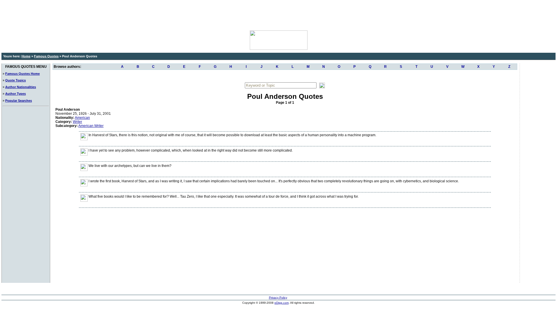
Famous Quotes (46, 56)
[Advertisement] (278, 14)
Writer (77, 122)
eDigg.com (281, 302)
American (82, 118)
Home (25, 56)
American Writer (91, 126)
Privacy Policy (278, 297)
